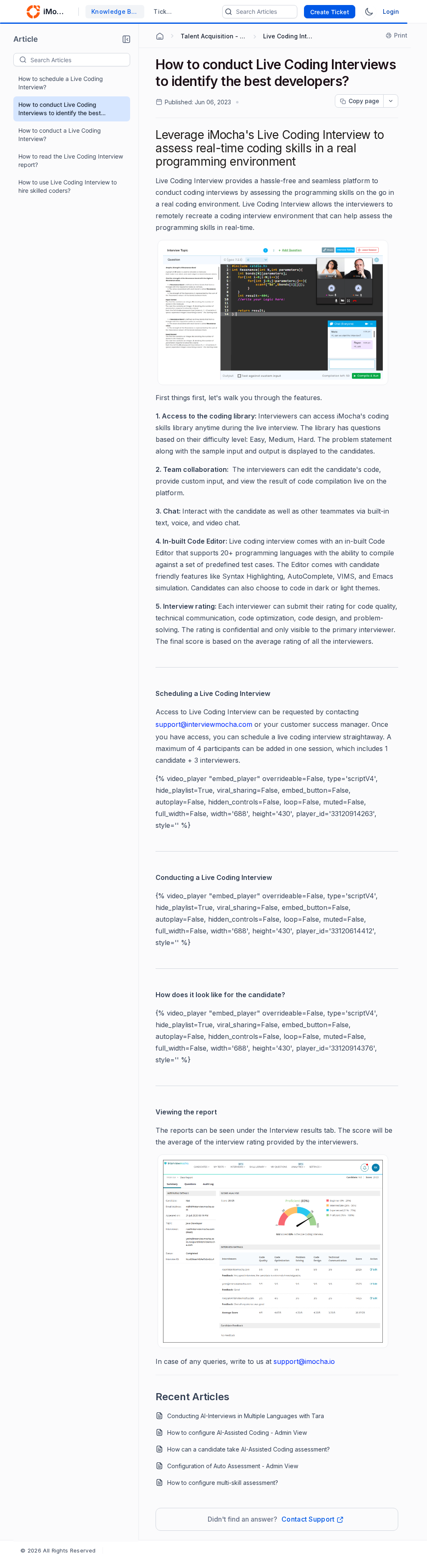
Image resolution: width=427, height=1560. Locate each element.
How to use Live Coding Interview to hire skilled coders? (67, 186)
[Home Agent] (160, 36)
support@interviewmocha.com (204, 724)
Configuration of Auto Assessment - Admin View (232, 1465)
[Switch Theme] (369, 12)
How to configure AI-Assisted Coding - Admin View (237, 1432)
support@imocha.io (304, 1361)
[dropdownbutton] (390, 101)
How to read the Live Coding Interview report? (70, 160)
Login (391, 11)
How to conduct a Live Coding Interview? (59, 134)
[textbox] (80, 59)
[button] (126, 39)
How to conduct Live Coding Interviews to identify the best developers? (59, 109)
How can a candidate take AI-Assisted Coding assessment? (248, 1449)
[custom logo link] (33, 11)
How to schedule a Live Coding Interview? (60, 83)
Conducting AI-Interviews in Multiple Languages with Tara (245, 1415)
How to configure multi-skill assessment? (222, 1482)
